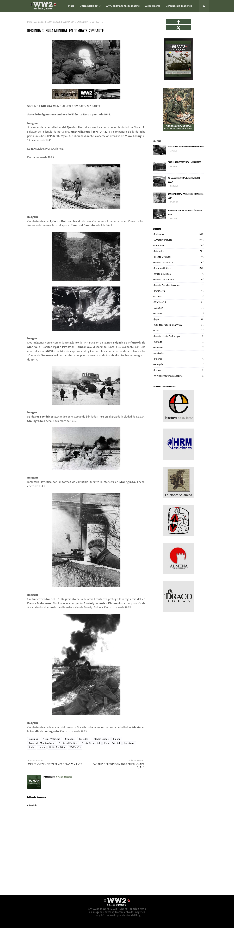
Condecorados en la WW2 (179, 325)
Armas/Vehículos (51, 739)
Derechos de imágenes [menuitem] (178, 6)
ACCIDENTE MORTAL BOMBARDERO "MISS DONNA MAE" (186, 196)
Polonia (179, 359)
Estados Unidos (101, 739)
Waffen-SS (75, 747)
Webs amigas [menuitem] (152, 6)
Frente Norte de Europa (179, 336)
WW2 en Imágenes (63, 777)
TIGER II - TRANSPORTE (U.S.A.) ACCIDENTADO (184, 162)
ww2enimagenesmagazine (179, 376)
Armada (179, 296)
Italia (31, 747)
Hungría (179, 364)
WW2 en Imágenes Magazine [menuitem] (123, 6)
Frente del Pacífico (68, 743)
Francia (116, 739)
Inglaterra (129, 743)
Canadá (179, 342)
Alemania (39, 22)
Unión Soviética (57, 747)
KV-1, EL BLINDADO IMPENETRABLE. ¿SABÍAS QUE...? (184, 180)
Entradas (83, 739)
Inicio (30, 22)
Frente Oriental (112, 743)
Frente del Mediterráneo (41, 743)
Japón (42, 747)
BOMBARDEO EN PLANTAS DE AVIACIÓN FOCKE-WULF (185, 212)
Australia (179, 353)
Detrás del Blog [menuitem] (89, 6)
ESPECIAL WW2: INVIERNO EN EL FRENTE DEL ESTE (186, 147)
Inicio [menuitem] (71, 6)
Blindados (70, 739)
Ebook (179, 370)
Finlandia (179, 347)
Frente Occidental (91, 743)
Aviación (179, 308)
